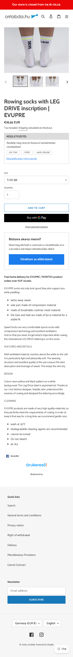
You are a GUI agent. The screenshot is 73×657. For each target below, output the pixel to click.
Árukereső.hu (36, 474)
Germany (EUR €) (25, 623)
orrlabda (31, 644)
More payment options (36, 227)
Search (11, 505)
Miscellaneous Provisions (21, 555)
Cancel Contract (16, 565)
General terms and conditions (24, 515)
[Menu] (67, 16)
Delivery (12, 545)
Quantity (8, 188)
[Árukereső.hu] (36, 466)
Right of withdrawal (18, 535)
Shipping (23, 128)
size (6, 173)
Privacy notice (15, 525)
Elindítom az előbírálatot (36, 259)
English (51, 623)
